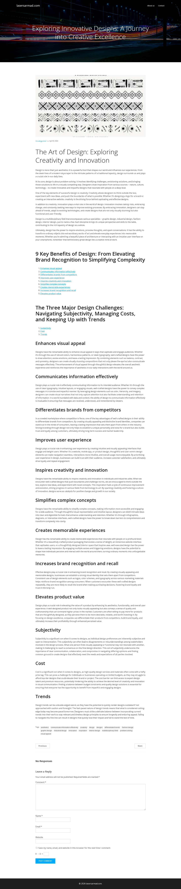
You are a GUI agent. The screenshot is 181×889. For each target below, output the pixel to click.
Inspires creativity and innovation (55, 281)
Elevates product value (50, 293)
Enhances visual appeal (51, 268)
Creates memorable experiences (55, 287)
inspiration (83, 730)
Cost (42, 331)
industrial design (60, 730)
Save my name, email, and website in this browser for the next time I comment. (74, 848)
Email (38, 826)
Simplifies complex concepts (53, 284)
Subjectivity (45, 328)
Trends (43, 334)
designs (99, 727)
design (91, 727)
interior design (94, 730)
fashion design (127, 727)
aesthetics (45, 727)
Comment (40, 782)
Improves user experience (52, 277)
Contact (161, 5)
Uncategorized (40, 141)
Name (39, 816)
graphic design (46, 730)
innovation (73, 730)
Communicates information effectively (57, 271)
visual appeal (46, 734)
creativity (83, 727)
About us (151, 5)
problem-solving (126, 730)
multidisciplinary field (110, 730)
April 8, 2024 (53, 141)
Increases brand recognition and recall (58, 290)
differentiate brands (112, 727)
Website (39, 837)
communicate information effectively (64, 727)
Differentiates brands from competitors (58, 274)
